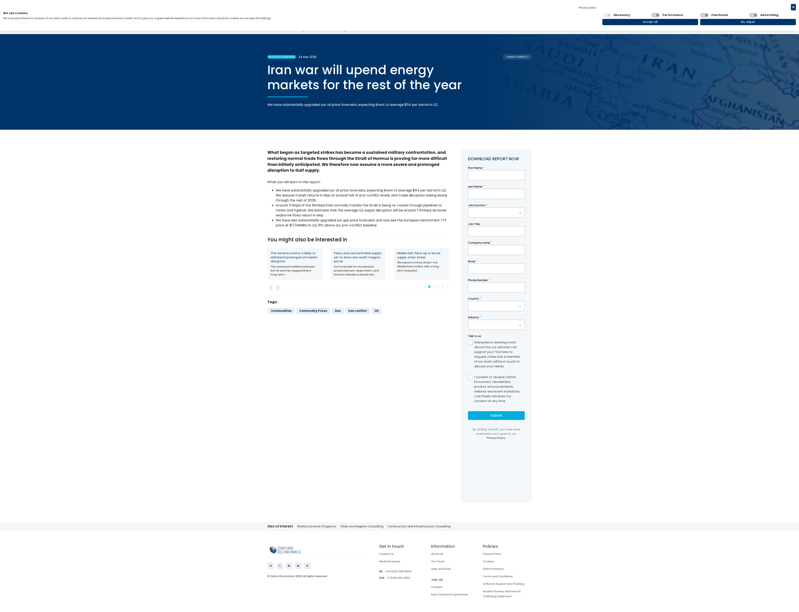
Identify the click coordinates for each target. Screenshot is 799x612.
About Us (437, 554)
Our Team (438, 561)
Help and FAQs (441, 569)
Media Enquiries (389, 561)
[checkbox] (606, 15)
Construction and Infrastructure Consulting (418, 526)
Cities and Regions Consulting (361, 526)
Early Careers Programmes (449, 594)
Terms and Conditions (498, 576)
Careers (436, 587)
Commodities (281, 311)
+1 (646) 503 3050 (398, 578)
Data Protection (493, 569)
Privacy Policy (492, 554)
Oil (376, 311)
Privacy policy (587, 7)
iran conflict (357, 311)
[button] (270, 287)
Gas (338, 311)
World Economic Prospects (316, 526)
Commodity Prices (313, 311)
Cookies (488, 561)
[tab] (425, 287)
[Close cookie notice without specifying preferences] (793, 7)
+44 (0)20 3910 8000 (398, 571)
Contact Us (386, 554)
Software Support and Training (503, 584)
